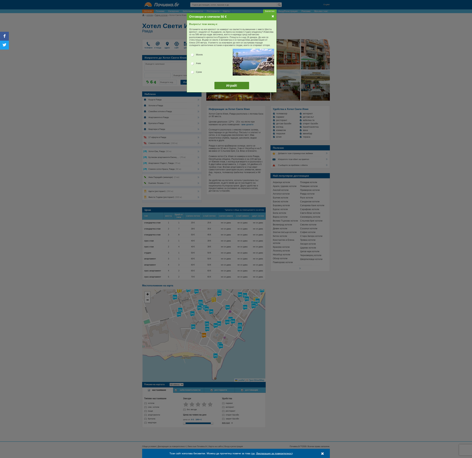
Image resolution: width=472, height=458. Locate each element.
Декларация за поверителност (274, 453)
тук (253, 453)
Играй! (231, 85)
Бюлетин (270, 11)
